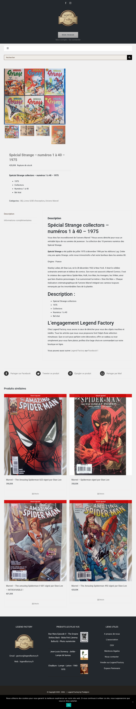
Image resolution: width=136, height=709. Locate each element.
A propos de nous (112, 634)
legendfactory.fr (26, 661)
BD (21, 201)
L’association (112, 639)
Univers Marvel (52, 201)
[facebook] (66, 3)
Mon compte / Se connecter (68, 40)
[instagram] (70, 3)
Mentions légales (112, 651)
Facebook (92, 350)
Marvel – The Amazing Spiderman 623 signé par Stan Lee (33, 480)
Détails (36, 494)
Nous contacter (112, 657)
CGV (112, 645)
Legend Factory (77, 350)
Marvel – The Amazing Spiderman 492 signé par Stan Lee (99, 586)
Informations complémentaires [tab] (17, 220)
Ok (68, 705)
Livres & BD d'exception (34, 201)
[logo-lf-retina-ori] (68, 9)
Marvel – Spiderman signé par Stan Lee (90, 480)
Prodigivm (85, 692)
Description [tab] (9, 214)
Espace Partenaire (112, 668)
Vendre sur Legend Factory (112, 662)
